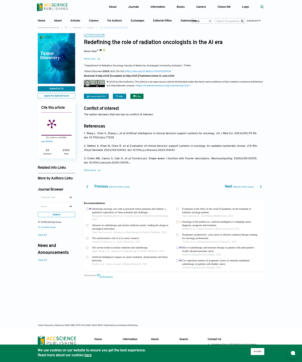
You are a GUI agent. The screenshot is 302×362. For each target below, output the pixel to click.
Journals (133, 7)
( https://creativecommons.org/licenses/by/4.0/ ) (162, 85)
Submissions (189, 20)
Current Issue (48, 227)
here (88, 355)
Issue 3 (90, 28)
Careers (201, 7)
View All (42, 235)
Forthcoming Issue (50, 222)
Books (181, 7)
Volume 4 (77, 28)
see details (47, 141)
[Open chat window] (293, 353)
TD (66, 28)
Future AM (224, 7)
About (155, 339)
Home (41, 20)
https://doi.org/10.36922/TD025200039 (148, 71)
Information (130, 339)
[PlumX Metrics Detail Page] (51, 123)
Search (183, 339)
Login (245, 7)
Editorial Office (162, 20)
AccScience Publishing (48, 28)
